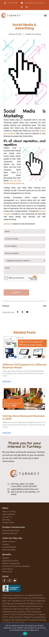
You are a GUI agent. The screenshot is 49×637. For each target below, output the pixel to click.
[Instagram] (10, 581)
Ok (25, 633)
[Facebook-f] (4, 581)
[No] (45, 630)
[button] (45, 15)
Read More (7, 381)
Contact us (8, 224)
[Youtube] (15, 581)
